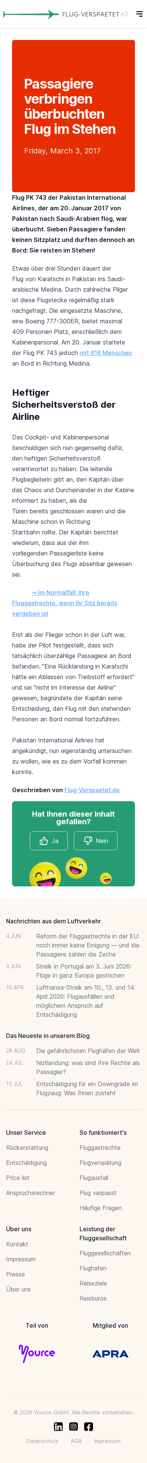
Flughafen (93, 1268)
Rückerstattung (27, 1147)
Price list (17, 1177)
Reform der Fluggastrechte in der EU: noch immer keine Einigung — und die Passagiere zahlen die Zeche (87, 945)
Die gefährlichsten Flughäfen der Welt (88, 1050)
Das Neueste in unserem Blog (48, 1035)
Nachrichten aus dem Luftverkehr (53, 921)
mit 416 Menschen (106, 353)
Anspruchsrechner (30, 1193)
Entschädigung (26, 1162)
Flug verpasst (98, 1193)
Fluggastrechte (100, 1147)
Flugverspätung (100, 1162)
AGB (76, 1441)
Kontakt (17, 1244)
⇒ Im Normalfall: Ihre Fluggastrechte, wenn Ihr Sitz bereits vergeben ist (64, 603)
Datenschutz (42, 1441)
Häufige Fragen (101, 1208)
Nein (102, 841)
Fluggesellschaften (105, 1253)
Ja (55, 841)
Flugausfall (94, 1177)
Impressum (20, 1259)
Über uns (18, 1289)
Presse (15, 1274)
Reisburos (93, 1298)
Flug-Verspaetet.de (92, 790)
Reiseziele (93, 1283)
